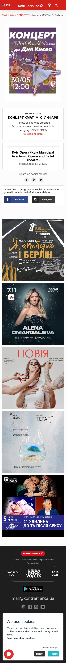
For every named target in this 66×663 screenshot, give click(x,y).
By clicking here (33, 133)
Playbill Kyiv (8, 15)
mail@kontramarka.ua (33, 598)
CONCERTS (23, 15)
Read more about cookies (21, 638)
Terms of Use (33, 563)
